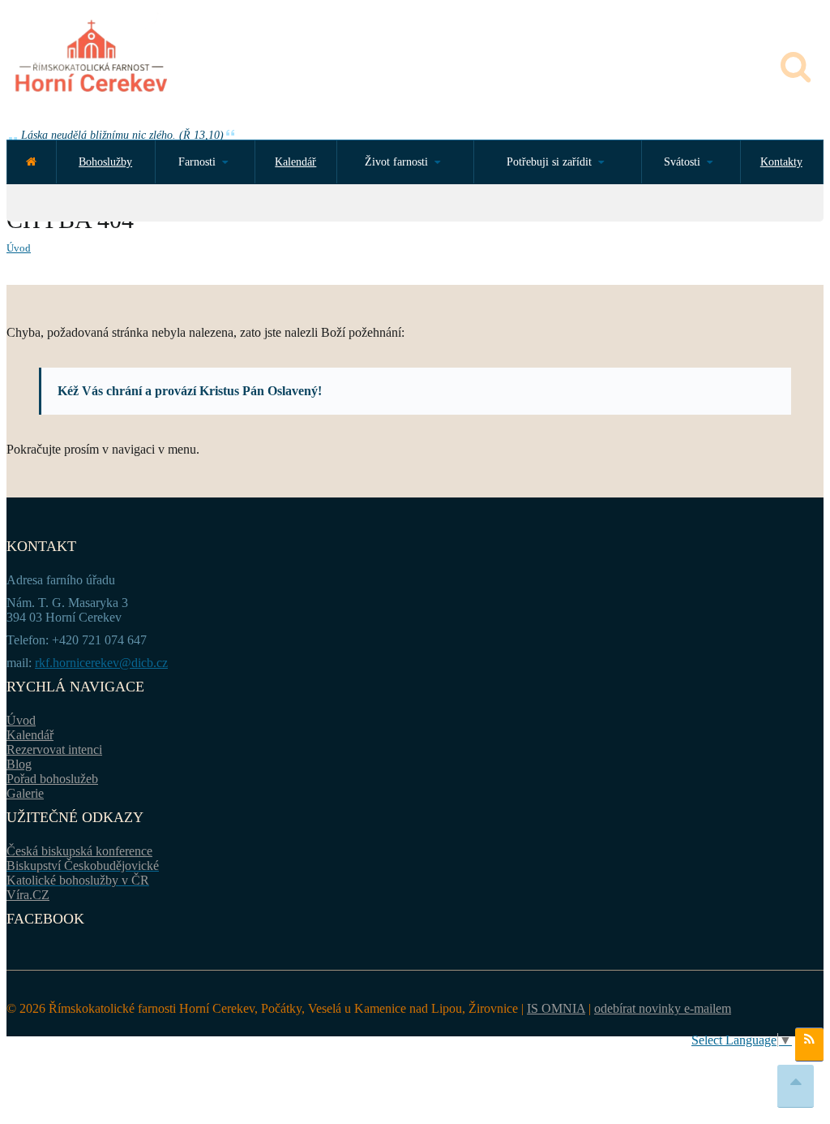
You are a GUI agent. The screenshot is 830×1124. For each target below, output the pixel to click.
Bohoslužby (105, 162)
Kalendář (295, 162)
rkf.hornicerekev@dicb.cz (101, 663)
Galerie (25, 793)
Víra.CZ (27, 895)
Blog (19, 764)
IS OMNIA (556, 1008)
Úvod (18, 248)
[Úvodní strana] (31, 162)
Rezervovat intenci (54, 749)
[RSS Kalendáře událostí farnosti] (809, 1044)
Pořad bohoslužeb (52, 779)
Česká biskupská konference (79, 851)
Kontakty (781, 162)
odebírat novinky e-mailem (662, 1008)
